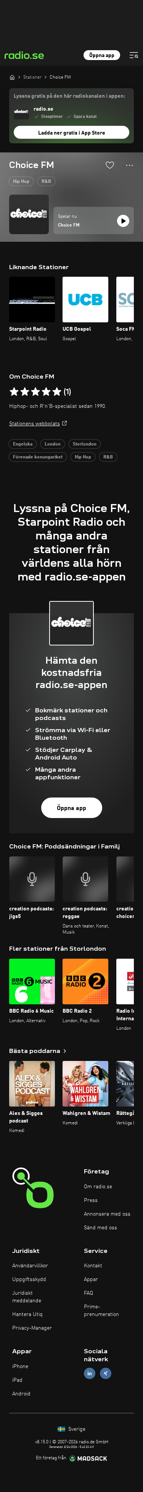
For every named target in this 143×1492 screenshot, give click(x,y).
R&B (46, 181)
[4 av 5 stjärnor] (46, 392)
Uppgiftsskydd (29, 1279)
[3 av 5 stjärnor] (35, 392)
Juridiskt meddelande (26, 1297)
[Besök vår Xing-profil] (106, 1374)
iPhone (20, 1366)
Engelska (22, 444)
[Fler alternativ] (129, 165)
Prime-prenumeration (101, 1310)
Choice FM (69, 225)
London (53, 444)
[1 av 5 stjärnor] (14, 392)
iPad (17, 1380)
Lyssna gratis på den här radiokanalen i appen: (69, 96)
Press (91, 1200)
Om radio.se (98, 1186)
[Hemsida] (12, 77)
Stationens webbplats (34, 424)
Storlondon (84, 444)
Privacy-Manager (32, 1328)
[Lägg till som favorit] (110, 165)
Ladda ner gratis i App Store (71, 133)
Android (21, 1394)
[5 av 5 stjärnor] (56, 392)
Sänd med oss (100, 1227)
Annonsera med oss (107, 1214)
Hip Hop (21, 181)
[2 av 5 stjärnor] (24, 392)
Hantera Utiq (27, 1314)
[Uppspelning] (123, 221)
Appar (91, 1279)
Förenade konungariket (38, 457)
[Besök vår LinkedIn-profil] (90, 1374)
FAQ (88, 1293)
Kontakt (93, 1265)
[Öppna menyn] (133, 55)
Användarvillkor (30, 1265)
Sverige (76, 1429)
